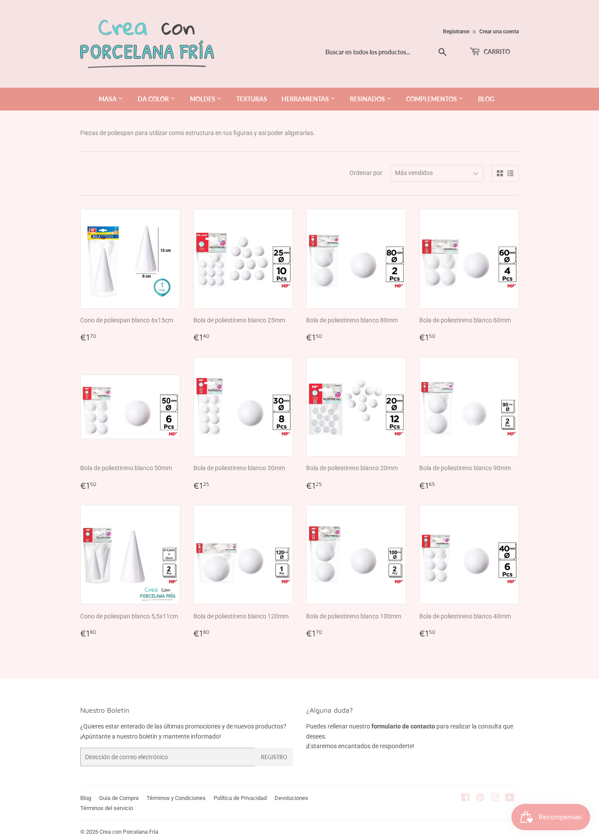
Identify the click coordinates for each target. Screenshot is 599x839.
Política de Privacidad (240, 798)
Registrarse (456, 32)
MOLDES (203, 99)
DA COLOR (154, 99)
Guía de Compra (119, 798)
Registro (274, 757)
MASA (108, 99)
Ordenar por (365, 172)
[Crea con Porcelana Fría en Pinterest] (480, 798)
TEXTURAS (251, 99)
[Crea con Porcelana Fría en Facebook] (465, 798)
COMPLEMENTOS (432, 99)
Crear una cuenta (499, 32)
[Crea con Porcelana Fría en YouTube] (509, 798)
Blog (85, 798)
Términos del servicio (106, 808)
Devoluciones (291, 798)
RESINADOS (368, 99)
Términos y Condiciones (176, 798)
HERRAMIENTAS (306, 99)
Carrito (496, 51)
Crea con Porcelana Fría (129, 831)
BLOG (486, 99)
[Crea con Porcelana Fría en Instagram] (495, 798)
